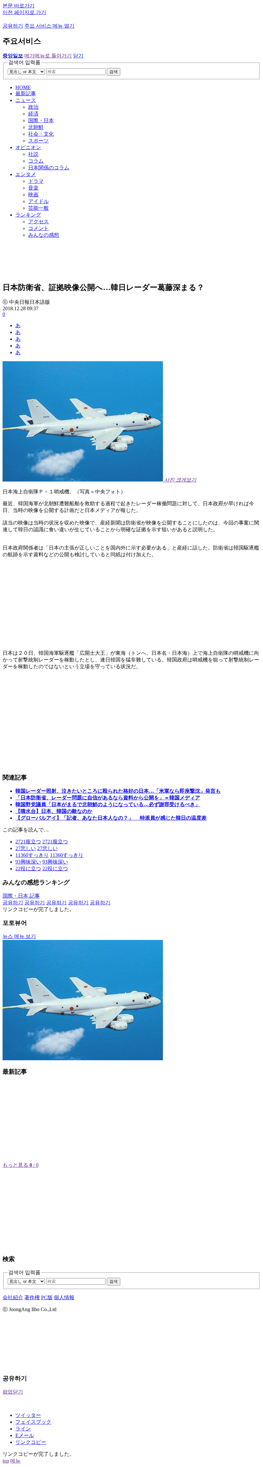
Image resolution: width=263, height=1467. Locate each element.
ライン (23, 1428)
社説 (33, 154)
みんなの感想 (43, 235)
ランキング (28, 214)
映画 (33, 194)
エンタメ (25, 174)
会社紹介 (13, 1297)
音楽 (33, 188)
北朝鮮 (36, 127)
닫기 (78, 55)
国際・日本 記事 (21, 896)
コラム (36, 161)
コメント (38, 228)
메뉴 (15, 1460)
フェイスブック (33, 1422)
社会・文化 (41, 134)
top (6, 1460)
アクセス (38, 221)
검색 (113, 71)
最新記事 (25, 93)
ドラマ (36, 181)
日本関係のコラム (48, 167)
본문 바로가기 (19, 5)
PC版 (47, 1297)
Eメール (24, 1435)
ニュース (25, 100)
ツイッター (28, 1415)
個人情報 (64, 1297)
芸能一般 (38, 208)
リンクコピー (30, 1442)
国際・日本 (41, 120)
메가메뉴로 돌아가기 (48, 55)
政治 (33, 107)
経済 (33, 113)
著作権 (32, 1297)
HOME (23, 87)
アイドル (38, 201)
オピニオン (28, 147)
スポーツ (38, 140)
